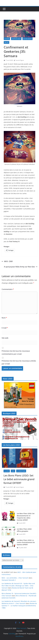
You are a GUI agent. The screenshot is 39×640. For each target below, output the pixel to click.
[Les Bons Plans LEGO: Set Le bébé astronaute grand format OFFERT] (19, 458)
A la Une (7, 38)
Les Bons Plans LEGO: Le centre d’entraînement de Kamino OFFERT (26, 542)
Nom (4, 318)
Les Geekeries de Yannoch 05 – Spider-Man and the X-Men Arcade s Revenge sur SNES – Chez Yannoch (18, 585)
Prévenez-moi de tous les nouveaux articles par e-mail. (19, 362)
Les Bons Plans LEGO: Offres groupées (24, 530)
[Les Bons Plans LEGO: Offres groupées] (8, 532)
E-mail (5, 328)
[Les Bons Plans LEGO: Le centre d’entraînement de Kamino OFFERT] (8, 544)
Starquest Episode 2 (9, 580)
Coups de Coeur (16, 38)
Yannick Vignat (19, 60)
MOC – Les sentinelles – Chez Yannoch (15, 578)
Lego (13, 471)
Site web (5, 338)
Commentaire (8, 289)
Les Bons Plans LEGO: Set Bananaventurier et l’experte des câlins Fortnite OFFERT (25, 516)
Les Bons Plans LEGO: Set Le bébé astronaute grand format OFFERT (19, 479)
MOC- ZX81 (8, 261)
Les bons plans (21, 471)
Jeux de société (27, 38)
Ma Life (6, 42)
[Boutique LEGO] (19, 428)
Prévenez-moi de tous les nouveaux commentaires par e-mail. (16, 352)
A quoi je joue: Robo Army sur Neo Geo (19, 267)
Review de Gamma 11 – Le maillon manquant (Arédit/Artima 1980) (19, 605)
